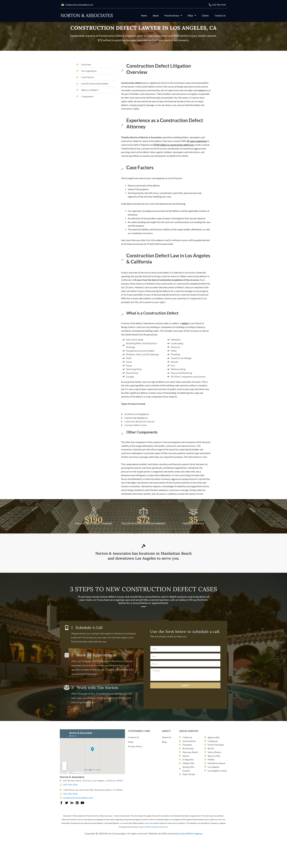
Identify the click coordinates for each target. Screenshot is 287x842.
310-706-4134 (219, 4)
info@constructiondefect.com (79, 4)
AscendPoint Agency (192, 833)
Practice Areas (172, 15)
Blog (164, 742)
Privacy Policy (135, 746)
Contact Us (220, 15)
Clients (205, 15)
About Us (166, 737)
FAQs (190, 15)
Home (144, 15)
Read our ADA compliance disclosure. (153, 827)
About (156, 15)
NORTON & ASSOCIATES (87, 15)
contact (147, 823)
